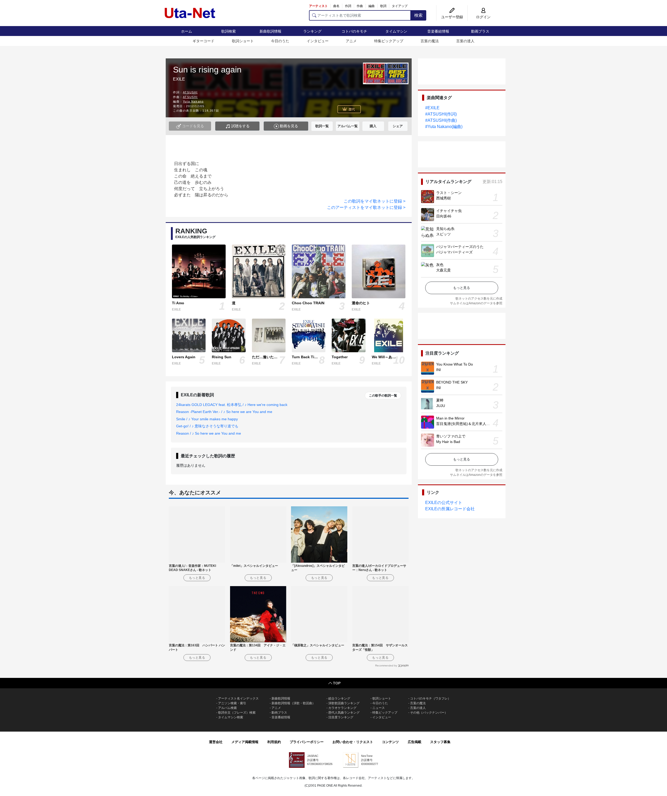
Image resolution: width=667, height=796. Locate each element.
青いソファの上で (450, 436)
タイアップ (399, 6)
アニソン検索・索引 (232, 703)
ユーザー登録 (452, 17)
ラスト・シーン (449, 193)
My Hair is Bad (448, 442)
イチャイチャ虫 (449, 211)
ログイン (483, 17)
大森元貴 (443, 270)
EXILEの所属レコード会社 (450, 509)
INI (438, 370)
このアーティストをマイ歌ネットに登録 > (366, 207)
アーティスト (318, 6)
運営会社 (216, 742)
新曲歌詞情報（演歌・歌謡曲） (293, 703)
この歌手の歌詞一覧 (383, 395)
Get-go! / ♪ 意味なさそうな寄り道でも (207, 426)
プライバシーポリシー (307, 742)
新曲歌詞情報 (270, 31)
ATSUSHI (190, 92)
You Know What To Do (454, 364)
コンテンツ (390, 742)
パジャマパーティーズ (454, 252)
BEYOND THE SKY (452, 382)
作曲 (360, 6)
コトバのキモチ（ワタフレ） (430, 698)
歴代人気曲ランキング (344, 712)
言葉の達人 (465, 41)
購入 (373, 126)
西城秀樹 (443, 198)
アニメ (351, 41)
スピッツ (443, 234)
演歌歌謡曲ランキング (344, 703)
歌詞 (383, 6)
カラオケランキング (342, 708)
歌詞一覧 (322, 126)
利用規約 (274, 742)
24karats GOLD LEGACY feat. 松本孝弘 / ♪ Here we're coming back (231, 405)
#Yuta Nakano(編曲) (443, 126)
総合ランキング (339, 698)
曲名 (336, 6)
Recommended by (386, 665)
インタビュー (318, 41)
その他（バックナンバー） (429, 712)
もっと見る (461, 288)
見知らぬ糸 (445, 229)
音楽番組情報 (438, 31)
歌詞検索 (228, 31)
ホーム (186, 31)
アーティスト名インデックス (238, 698)
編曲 (371, 6)
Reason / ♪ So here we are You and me (208, 433)
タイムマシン (396, 31)
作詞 (348, 6)
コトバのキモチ (354, 31)
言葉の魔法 (430, 41)
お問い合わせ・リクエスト (352, 742)
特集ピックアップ (388, 41)
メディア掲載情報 (244, 742)
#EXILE (432, 108)
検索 (418, 15)
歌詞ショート (243, 41)
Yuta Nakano (193, 101)
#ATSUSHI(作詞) (441, 114)
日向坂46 (443, 216)
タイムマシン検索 (230, 717)
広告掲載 (414, 742)
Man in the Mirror (450, 418)
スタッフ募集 (440, 742)
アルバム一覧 (347, 126)
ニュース (378, 708)
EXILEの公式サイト (443, 502)
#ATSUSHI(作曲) (441, 120)
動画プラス (480, 31)
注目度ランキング (340, 717)
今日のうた (280, 41)
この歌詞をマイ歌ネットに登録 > (374, 201)
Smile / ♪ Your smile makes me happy (207, 419)
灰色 (439, 265)
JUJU (440, 406)
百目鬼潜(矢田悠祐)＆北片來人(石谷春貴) (469, 424)
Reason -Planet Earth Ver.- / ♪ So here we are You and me (224, 412)
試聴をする (240, 126)
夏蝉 (439, 400)
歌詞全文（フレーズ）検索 (237, 712)
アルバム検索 (227, 708)
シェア (398, 126)
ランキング (312, 31)
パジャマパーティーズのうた (460, 247)
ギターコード (203, 41)
